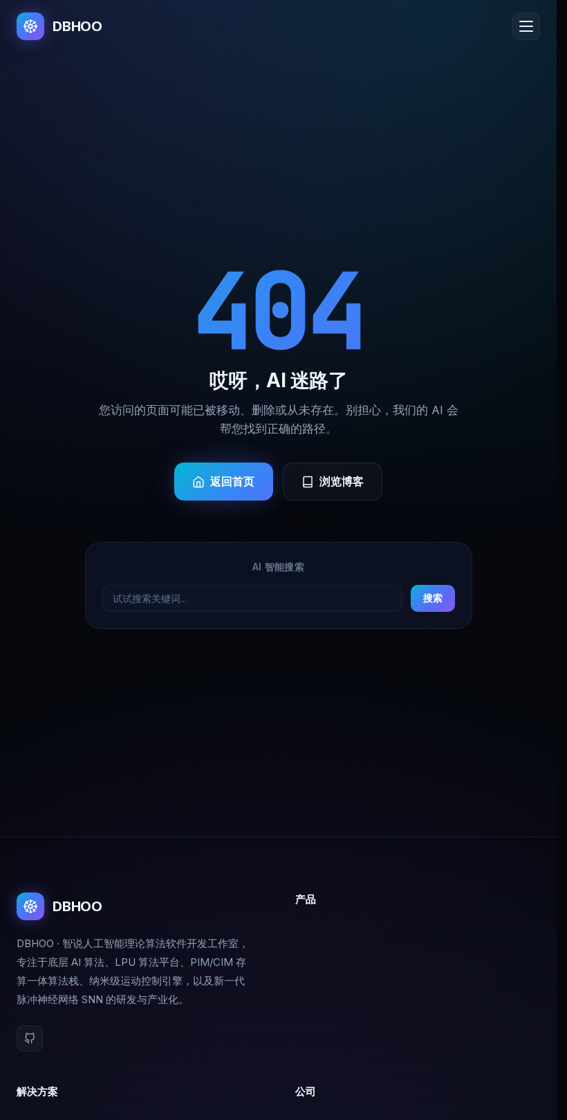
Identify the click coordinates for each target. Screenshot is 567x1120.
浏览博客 (341, 481)
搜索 (433, 598)
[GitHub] (30, 1038)
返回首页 (232, 481)
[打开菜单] (526, 26)
